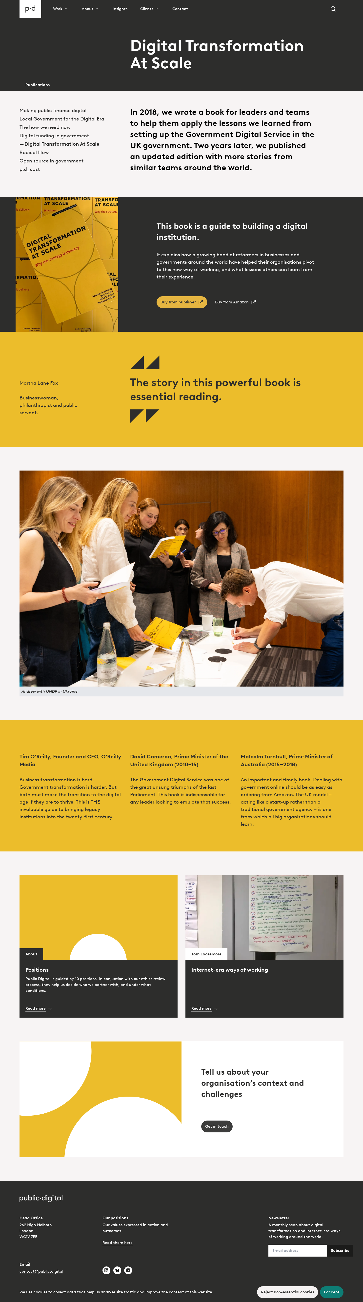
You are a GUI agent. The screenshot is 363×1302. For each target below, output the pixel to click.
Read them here (117, 1242)
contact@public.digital (41, 1271)
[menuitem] (71, 110)
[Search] (333, 9)
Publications (37, 84)
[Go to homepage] (30, 9)
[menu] (71, 132)
